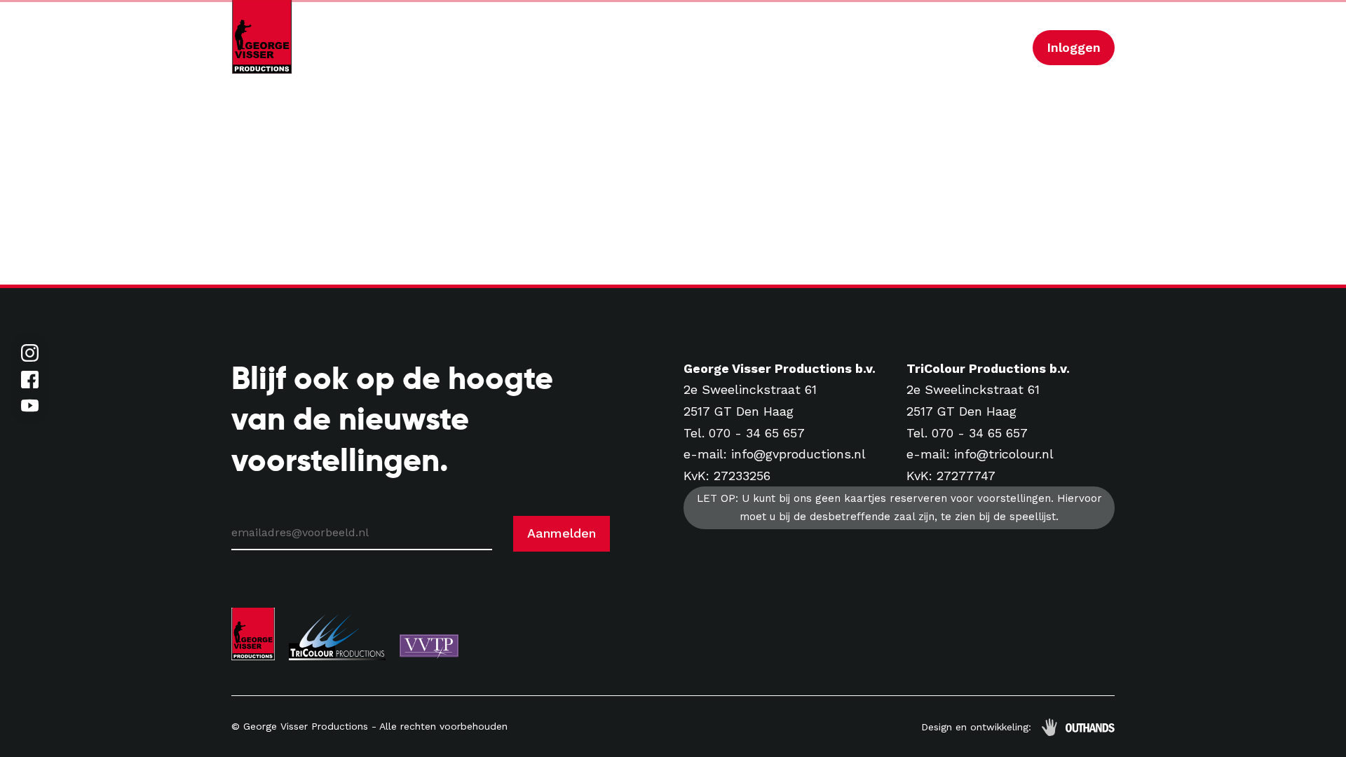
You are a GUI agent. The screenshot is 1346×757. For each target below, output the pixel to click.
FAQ (945, 47)
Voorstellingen (659, 47)
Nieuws (742, 47)
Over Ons (820, 47)
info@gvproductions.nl (798, 453)
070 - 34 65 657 (757, 432)
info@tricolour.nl (1004, 453)
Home (507, 47)
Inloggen (1074, 47)
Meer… (995, 47)
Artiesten (570, 47)
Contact (891, 47)
